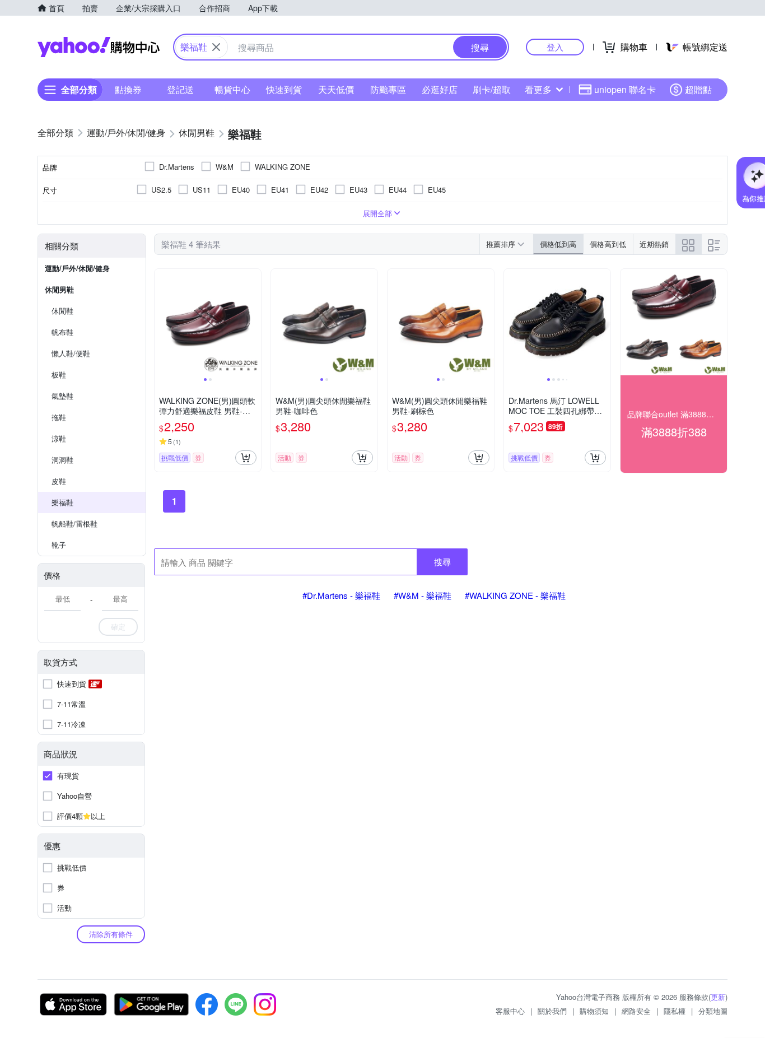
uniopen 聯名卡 (625, 89)
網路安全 (636, 1011)
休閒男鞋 (59, 289)
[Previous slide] (162, 322)
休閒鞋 (62, 310)
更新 (718, 997)
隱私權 (674, 1011)
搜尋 (442, 561)
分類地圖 (712, 1011)
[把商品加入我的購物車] (245, 457)
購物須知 (594, 1011)
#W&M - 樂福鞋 (422, 595)
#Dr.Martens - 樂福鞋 (341, 595)
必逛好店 (440, 89)
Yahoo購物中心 (99, 47)
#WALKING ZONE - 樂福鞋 (515, 595)
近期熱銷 (654, 244)
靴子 (59, 544)
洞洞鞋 (62, 459)
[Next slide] (253, 322)
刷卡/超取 (492, 89)
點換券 (128, 89)
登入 (555, 47)
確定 (118, 626)
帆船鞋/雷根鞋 (74, 523)
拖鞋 (59, 417)
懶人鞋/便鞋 (71, 353)
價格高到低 (608, 244)
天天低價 (336, 89)
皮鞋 (59, 481)
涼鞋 (59, 438)
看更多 (538, 89)
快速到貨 (284, 89)
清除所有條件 (111, 934)
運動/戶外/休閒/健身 (77, 268)
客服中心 (510, 1011)
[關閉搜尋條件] (216, 47)
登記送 (180, 89)
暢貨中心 (232, 89)
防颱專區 (388, 89)
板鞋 (59, 374)
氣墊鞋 (62, 395)
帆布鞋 (62, 332)
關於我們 (552, 1011)
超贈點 (698, 89)
